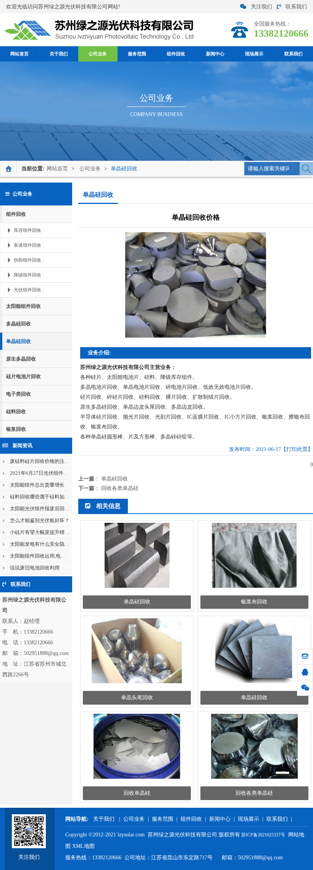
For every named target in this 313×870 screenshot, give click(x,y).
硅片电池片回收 (23, 376)
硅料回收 (16, 411)
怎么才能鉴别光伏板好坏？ (39, 520)
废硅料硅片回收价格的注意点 (42, 461)
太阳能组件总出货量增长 (37, 485)
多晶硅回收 (18, 324)
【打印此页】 (297, 449)
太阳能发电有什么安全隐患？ (42, 544)
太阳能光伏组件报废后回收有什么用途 (52, 508)
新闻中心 (215, 54)
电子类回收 (18, 394)
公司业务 (98, 54)
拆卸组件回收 (27, 260)
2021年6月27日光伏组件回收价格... (48, 473)
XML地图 (83, 846)
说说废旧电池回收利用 (35, 568)
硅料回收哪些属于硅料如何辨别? (46, 497)
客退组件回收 (27, 245)
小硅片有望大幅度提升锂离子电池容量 (52, 532)
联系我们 (296, 7)
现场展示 (254, 54)
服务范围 (137, 54)
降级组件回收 (27, 275)
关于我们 (59, 54)
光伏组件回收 (27, 290)
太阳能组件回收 (23, 306)
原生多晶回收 (21, 359)
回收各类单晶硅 (120, 488)
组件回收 (176, 54)
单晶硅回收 (124, 168)
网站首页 (19, 54)
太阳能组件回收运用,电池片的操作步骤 (52, 556)
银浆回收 (16, 429)
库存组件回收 (27, 230)
